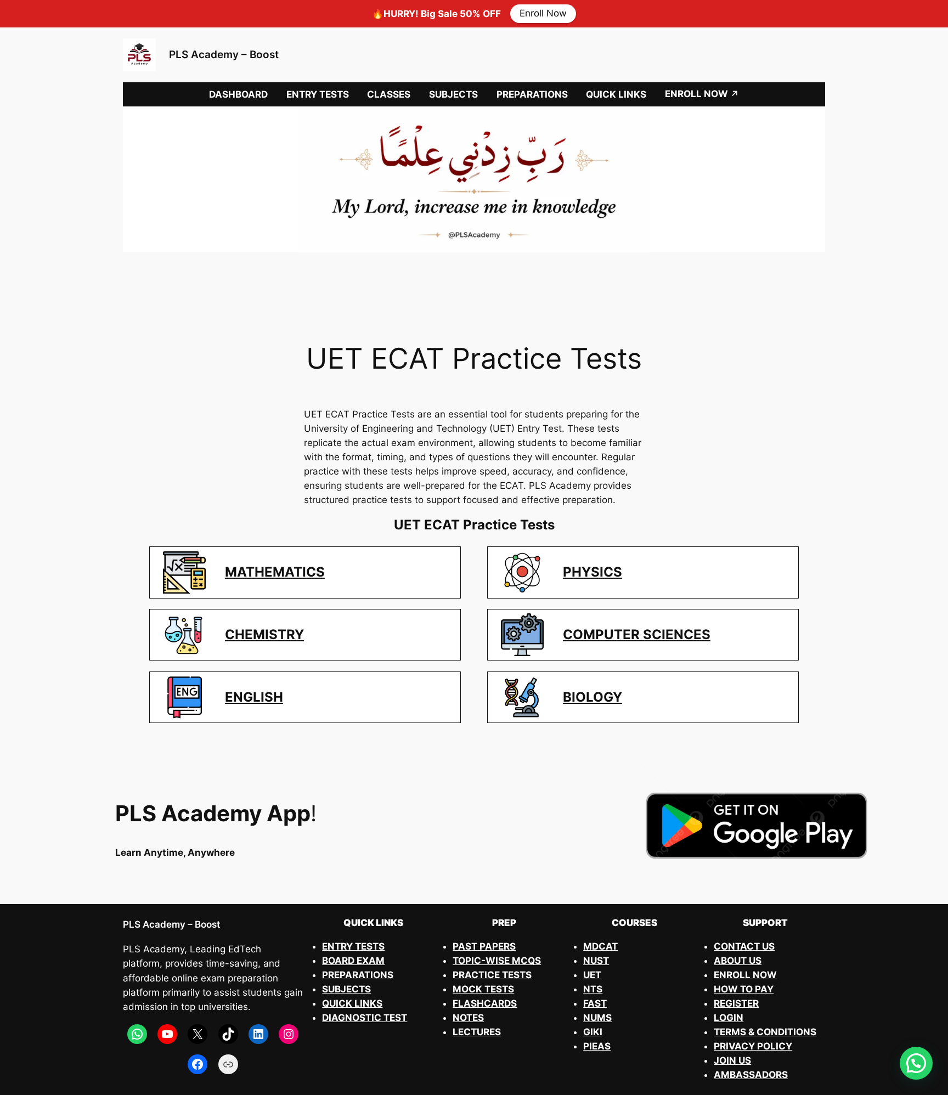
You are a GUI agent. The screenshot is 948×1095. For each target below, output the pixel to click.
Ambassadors (751, 1074)
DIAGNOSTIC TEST (364, 1017)
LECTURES (477, 1031)
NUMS (597, 1017)
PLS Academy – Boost (224, 54)
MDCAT (600, 946)
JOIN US (732, 1060)
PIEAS (597, 1046)
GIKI (592, 1031)
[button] (916, 1063)
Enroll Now (543, 13)
